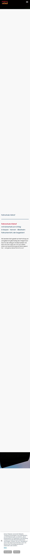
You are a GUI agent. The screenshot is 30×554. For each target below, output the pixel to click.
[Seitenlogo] (5, 3)
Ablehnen (16, 552)
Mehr (5, 547)
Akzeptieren (7, 552)
